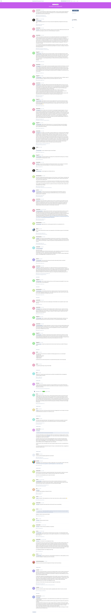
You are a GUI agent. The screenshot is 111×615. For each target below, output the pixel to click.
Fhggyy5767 (39, 66)
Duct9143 (38, 200)
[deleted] (38, 462)
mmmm (38, 490)
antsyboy (38, 430)
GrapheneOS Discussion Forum (38, 1)
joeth (38, 410)
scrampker (38, 597)
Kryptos (38, 29)
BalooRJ (38, 238)
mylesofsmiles (39, 20)
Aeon (38, 498)
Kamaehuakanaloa (40, 248)
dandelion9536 (39, 481)
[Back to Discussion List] (1, 1)
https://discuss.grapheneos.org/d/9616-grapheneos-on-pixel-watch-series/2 (51, 463)
